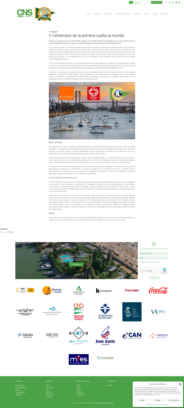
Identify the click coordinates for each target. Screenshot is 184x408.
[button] (180, 384)
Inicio (89, 14)
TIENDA (146, 14)
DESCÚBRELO (76, 264)
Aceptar (142, 400)
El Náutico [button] (98, 14)
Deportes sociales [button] (122, 14)
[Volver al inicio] (36, 14)
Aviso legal (94, 403)
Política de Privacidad (153, 262)
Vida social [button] (137, 14)
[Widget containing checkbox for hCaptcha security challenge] (153, 270)
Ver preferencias (174, 400)
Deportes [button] (108, 14)
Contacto (165, 14)
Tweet (2, 232)
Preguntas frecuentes (106, 403)
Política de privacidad (162, 404)
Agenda (155, 14)
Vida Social (111, 381)
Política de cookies (151, 404)
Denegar (158, 400)
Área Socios (157, 2)
